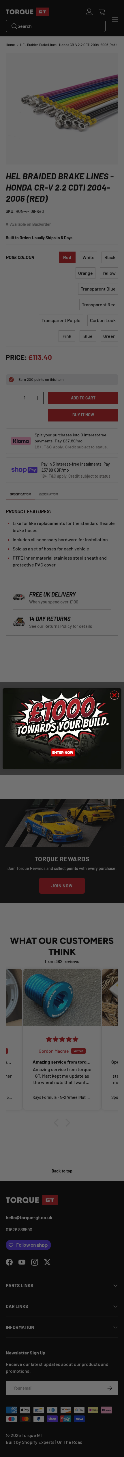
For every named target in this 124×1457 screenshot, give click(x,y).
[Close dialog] (114, 695)
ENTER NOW (63, 752)
